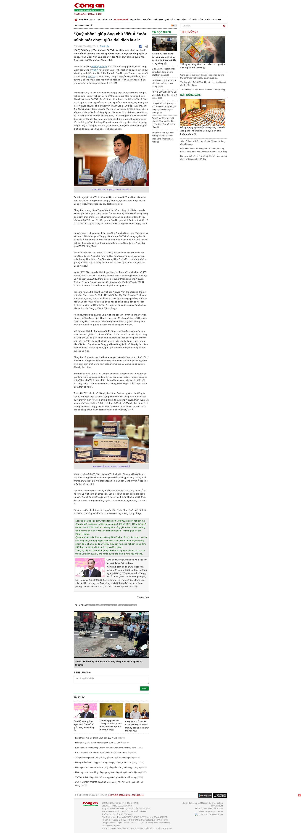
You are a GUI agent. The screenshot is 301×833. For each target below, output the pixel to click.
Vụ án (92, 20)
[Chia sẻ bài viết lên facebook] (140, 46)
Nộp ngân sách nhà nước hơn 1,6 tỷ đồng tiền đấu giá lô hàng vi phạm (107, 767)
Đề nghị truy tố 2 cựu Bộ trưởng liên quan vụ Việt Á (98, 743)
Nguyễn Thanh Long (127, 605)
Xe (212, 20)
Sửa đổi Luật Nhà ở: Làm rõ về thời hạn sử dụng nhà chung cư (164, 83)
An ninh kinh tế (121, 20)
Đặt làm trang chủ (87, 795)
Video (218, 20)
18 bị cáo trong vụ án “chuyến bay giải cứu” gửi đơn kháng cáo (104, 757)
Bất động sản (190, 95)
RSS (175, 26)
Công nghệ (204, 20)
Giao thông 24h (104, 20)
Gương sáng (180, 20)
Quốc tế (169, 20)
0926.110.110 (124, 795)
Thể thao (158, 20)
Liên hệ (103, 795)
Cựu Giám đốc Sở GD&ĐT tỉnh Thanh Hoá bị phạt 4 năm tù (102, 752)
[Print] (146, 46)
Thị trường (135, 20)
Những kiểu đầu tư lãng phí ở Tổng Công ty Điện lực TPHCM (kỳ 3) (106, 762)
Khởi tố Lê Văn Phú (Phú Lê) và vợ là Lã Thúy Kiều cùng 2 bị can (164, 95)
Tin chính (83, 20)
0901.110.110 (138, 795)
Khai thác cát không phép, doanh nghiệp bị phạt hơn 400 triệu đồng (105, 748)
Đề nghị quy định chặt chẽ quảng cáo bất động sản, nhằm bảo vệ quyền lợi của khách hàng (202, 130)
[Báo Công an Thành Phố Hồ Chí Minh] (76, 19)
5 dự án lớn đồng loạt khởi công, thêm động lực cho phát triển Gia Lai (163, 72)
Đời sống (147, 20)
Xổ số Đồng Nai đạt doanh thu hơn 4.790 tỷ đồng (202, 89)
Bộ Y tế (91, 76)
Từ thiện (193, 20)
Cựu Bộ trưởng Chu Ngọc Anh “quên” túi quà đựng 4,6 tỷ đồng (84, 724)
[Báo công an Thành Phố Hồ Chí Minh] (89, 7)
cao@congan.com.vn (214, 811)
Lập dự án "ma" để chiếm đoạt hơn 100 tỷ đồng (97, 738)
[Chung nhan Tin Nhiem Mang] (209, 814)
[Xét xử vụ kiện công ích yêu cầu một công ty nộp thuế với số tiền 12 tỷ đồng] (164, 43)
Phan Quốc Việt (99, 66)
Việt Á (95, 70)
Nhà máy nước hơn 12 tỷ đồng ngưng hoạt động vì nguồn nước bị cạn (107, 772)
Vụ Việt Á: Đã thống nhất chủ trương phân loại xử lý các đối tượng (105, 777)
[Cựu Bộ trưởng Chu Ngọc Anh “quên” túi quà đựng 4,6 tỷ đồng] (90, 567)
